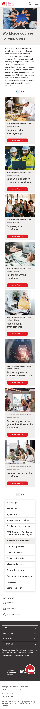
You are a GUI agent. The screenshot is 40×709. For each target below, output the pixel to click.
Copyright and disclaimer (10, 687)
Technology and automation (20, 576)
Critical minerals (14, 553)
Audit (21, 690)
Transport (11, 582)
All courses (12, 509)
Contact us (7, 644)
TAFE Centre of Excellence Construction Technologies (19, 533)
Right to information (8, 690)
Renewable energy (15, 570)
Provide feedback (7, 696)
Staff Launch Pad (7, 693)
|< (16, 91)
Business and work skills (18, 541)
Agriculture (12, 515)
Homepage (12, 503)
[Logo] (4, 4)
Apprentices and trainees (18, 521)
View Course (17, 140)
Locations (7, 639)
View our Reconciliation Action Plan (15, 655)
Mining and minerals (16, 564)
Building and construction (18, 526)
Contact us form (14, 588)
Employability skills (15, 559)
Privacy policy (24, 687)
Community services (16, 547)
